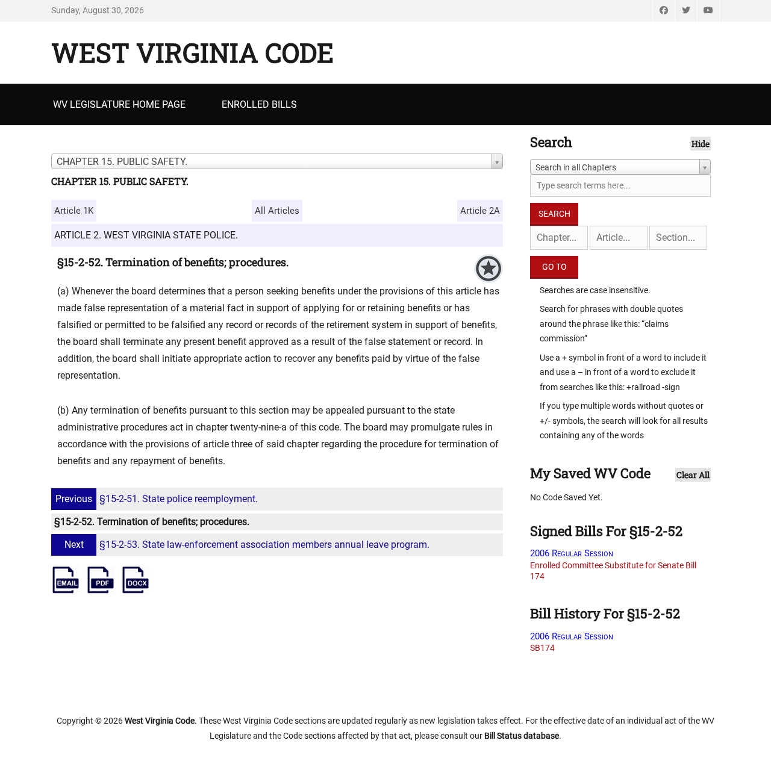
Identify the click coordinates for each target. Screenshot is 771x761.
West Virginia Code (192, 52)
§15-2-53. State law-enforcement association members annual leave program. (246, 544)
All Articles (277, 210)
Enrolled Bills (259, 104)
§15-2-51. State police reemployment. (156, 499)
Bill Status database (521, 736)
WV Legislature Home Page (119, 104)
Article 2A (480, 210)
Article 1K (73, 210)
